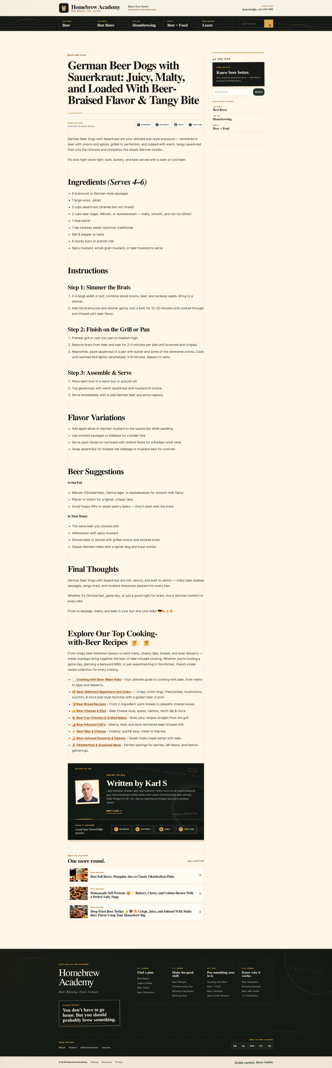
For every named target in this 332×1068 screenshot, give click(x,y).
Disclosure (107, 1062)
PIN (252, 1045)
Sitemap (94, 1062)
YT (261, 1045)
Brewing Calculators (183, 991)
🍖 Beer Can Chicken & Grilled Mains (99, 718)
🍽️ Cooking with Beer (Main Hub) (96, 679)
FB (235, 1045)
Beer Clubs (143, 987)
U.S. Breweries (250, 995)
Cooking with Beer (217, 982)
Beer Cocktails (215, 991)
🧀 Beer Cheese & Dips (89, 711)
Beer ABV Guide (250, 991)
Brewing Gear (179, 995)
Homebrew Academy (79, 977)
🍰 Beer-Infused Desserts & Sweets (99, 738)
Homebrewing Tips (182, 986)
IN (269, 1045)
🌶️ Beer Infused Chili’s (88, 724)
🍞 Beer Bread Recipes (89, 704)
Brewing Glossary (251, 986)
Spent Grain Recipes (218, 995)
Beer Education (250, 982)
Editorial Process (89, 1047)
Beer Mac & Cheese (91, 731)
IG (243, 1045)
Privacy (118, 1062)
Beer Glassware (145, 992)
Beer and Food (77, 55)
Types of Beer (144, 983)
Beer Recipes (179, 982)
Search (258, 92)
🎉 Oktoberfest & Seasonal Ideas (96, 745)
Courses (106, 1047)
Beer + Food (213, 986)
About (62, 1047)
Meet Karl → (114, 811)
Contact (73, 1047)
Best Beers (143, 978)
